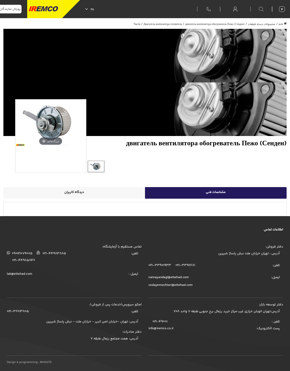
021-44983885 (53, 253)
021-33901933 (159, 265)
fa (92, 9)
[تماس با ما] (208, 9)
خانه (281, 24)
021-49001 (159, 321)
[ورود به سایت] (235, 9)
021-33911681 (184, 265)
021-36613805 (18, 311)
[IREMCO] (53, 9)
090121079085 (21, 253)
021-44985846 (23, 260)
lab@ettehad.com (19, 274)
